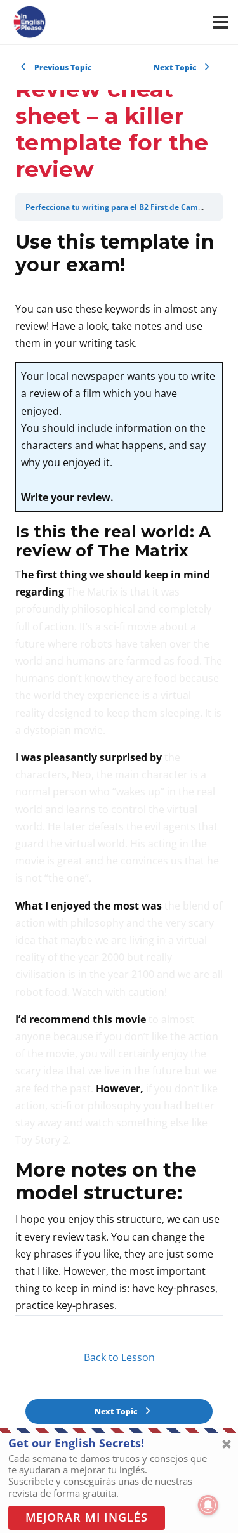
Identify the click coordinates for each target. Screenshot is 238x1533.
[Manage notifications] (208, 1505)
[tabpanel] (119, 772)
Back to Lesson (119, 1357)
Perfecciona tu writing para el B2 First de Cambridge (124, 207)
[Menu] (220, 22)
